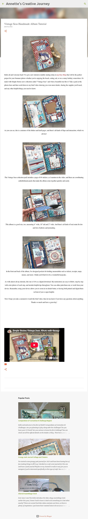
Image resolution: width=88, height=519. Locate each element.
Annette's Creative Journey (28, 4)
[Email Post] (5, 365)
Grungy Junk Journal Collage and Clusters (33, 457)
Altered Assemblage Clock (27, 494)
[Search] (52, 3)
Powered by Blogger (45, 516)
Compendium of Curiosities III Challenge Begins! (35, 421)
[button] (5, 31)
